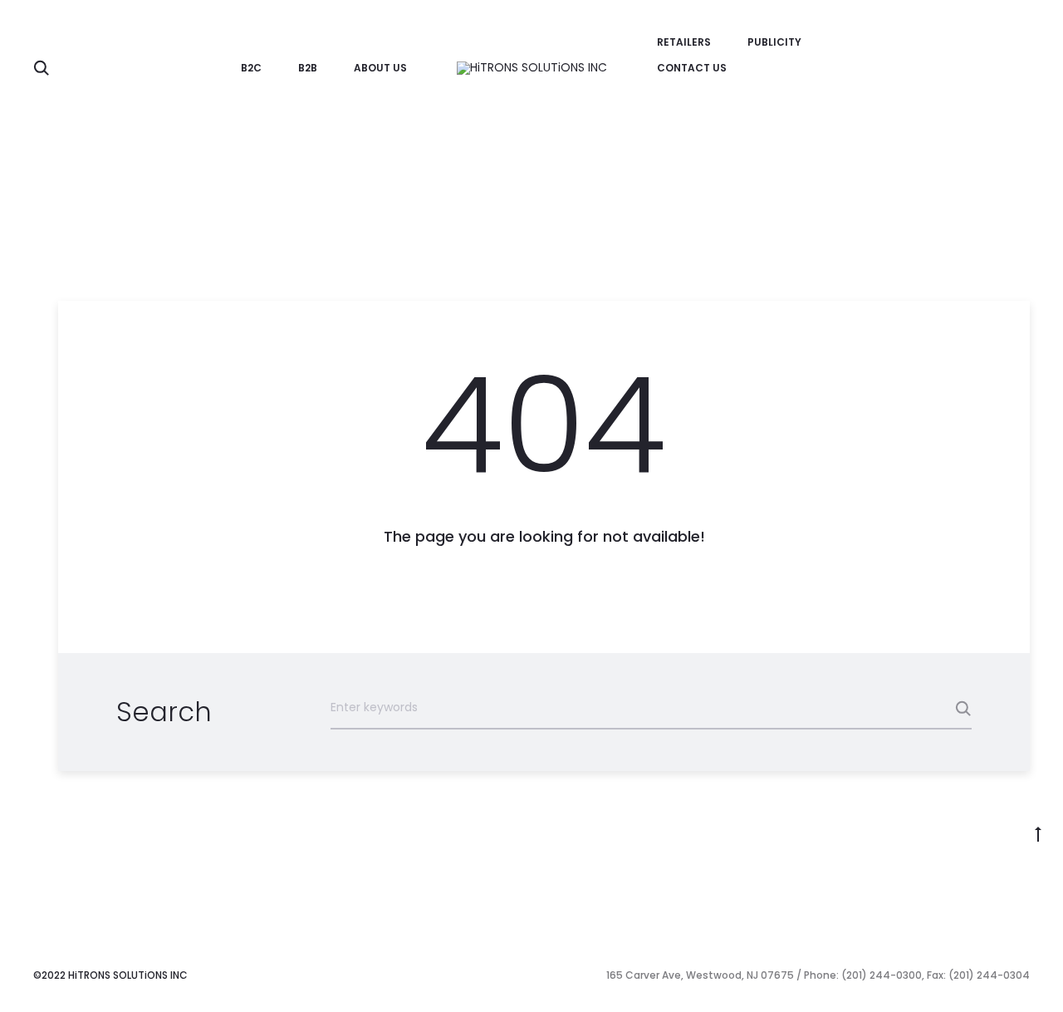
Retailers (684, 42)
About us (380, 68)
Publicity (774, 42)
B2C (251, 68)
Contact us (692, 68)
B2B (307, 68)
